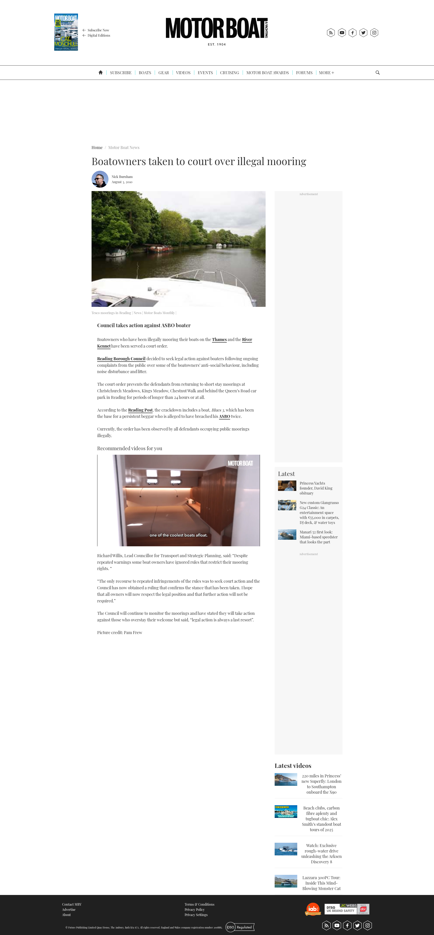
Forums (304, 72)
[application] (178, 500)
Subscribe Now (98, 30)
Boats (144, 72)
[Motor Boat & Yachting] (217, 33)
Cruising (229, 72)
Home (97, 147)
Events (205, 72)
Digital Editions (98, 35)
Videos (183, 72)
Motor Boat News (123, 147)
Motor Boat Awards (267, 72)
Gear (163, 72)
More (325, 72)
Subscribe (120, 72)
